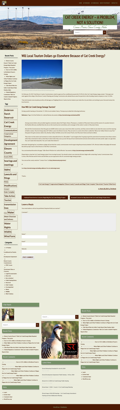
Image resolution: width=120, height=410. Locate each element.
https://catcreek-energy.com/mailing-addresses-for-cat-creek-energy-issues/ (42, 168)
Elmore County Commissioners (8, 262)
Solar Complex (91, 184)
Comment (25, 212)
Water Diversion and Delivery (10, 218)
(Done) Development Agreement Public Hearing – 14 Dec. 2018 (58, 368)
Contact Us (114, 3)
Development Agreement (10, 142)
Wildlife (7, 232)
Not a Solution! (9, 278)
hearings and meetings (10, 162)
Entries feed (7, 394)
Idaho (7, 169)
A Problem (8, 247)
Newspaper (6, 189)
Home (80, 3)
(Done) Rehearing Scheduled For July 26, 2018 (53, 395)
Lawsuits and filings (80, 184)
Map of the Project (105, 3)
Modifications (10, 185)
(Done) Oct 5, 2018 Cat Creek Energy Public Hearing (55, 374)
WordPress (56, 407)
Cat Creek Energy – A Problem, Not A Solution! (90, 20)
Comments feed (8, 397)
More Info (8, 276)
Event (6, 157)
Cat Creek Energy (44, 184)
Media (6, 182)
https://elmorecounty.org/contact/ (57, 160)
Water (11, 212)
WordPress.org (8, 399)
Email (24, 241)
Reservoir (8, 282)
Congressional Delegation (57, 184)
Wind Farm (112, 184)
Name (24, 234)
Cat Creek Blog (95, 3)
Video (5, 212)
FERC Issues (9, 265)
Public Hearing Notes (11, 280)
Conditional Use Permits (10, 252)
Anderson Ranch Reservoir (9, 114)
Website (24, 249)
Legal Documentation (11, 273)
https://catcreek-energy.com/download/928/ (69, 115)
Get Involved (86, 3)
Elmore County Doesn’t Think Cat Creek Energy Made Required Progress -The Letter (90, 37)
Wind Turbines (9, 293)
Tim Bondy (113, 188)
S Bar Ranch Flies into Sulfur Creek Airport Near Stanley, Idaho (10, 88)
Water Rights (7, 225)
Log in (5, 392)
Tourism (106, 184)
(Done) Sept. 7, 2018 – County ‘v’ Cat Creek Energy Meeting (57, 381)
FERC (10, 157)
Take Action (99, 184)
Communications (10, 130)
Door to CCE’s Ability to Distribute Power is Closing (90, 40)
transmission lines (10, 206)
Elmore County (69, 184)
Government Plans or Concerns (9, 270)
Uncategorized (9, 287)
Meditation (63, 407)
